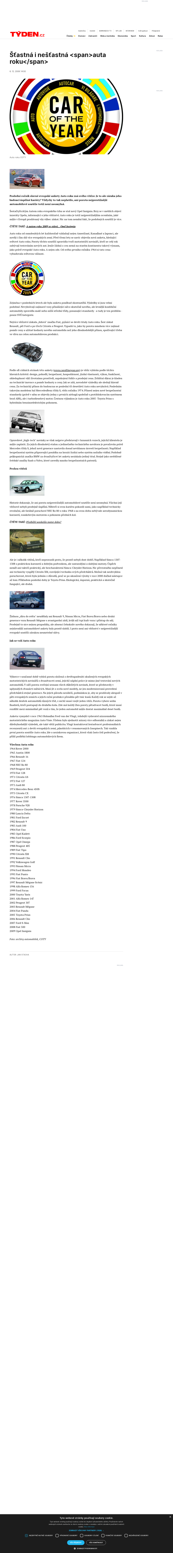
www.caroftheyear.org (67, 370)
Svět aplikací (143, 31)
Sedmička (82, 31)
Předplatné (156, 31)
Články (69, 36)
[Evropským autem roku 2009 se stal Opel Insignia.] (27, 179)
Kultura (142, 36)
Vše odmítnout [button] (96, 1542)
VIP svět (119, 31)
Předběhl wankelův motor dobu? (43, 522)
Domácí (81, 36)
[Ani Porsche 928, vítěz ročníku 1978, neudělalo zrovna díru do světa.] (27, 659)
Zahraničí (92, 36)
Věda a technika (107, 36)
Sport (133, 36)
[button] (86, 1530)
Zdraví (152, 36)
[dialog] (86, 1533)
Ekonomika (123, 36)
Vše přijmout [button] (76, 1542)
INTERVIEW (130, 31)
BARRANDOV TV (105, 31)
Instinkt (92, 31)
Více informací (89, 1527)
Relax (160, 36)
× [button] (170, 1517)
